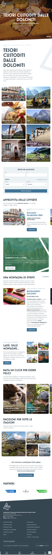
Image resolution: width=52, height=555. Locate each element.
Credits (4, 534)
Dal (5, 172)
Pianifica (7, 363)
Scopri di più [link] (31, 229)
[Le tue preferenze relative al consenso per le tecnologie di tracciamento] (49, 552)
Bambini (28, 181)
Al (27, 172)
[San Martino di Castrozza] (3, 3)
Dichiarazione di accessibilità (9, 529)
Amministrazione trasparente (33, 527)
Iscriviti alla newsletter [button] (26, 475)
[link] (6, 552)
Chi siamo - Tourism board (33, 537)
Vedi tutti (46, 276)
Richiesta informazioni (32, 529)
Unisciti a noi (10, 268)
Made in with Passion (42, 545)
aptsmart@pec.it (25, 545)
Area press (29, 534)
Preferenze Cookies (7, 524)
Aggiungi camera (42, 179)
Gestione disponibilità (31, 524)
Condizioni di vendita (8, 532)
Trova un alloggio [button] (26, 191)
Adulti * (6, 181)
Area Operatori (30, 522)
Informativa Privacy (7, 527)
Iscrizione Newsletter (31, 532)
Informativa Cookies (7, 522)
